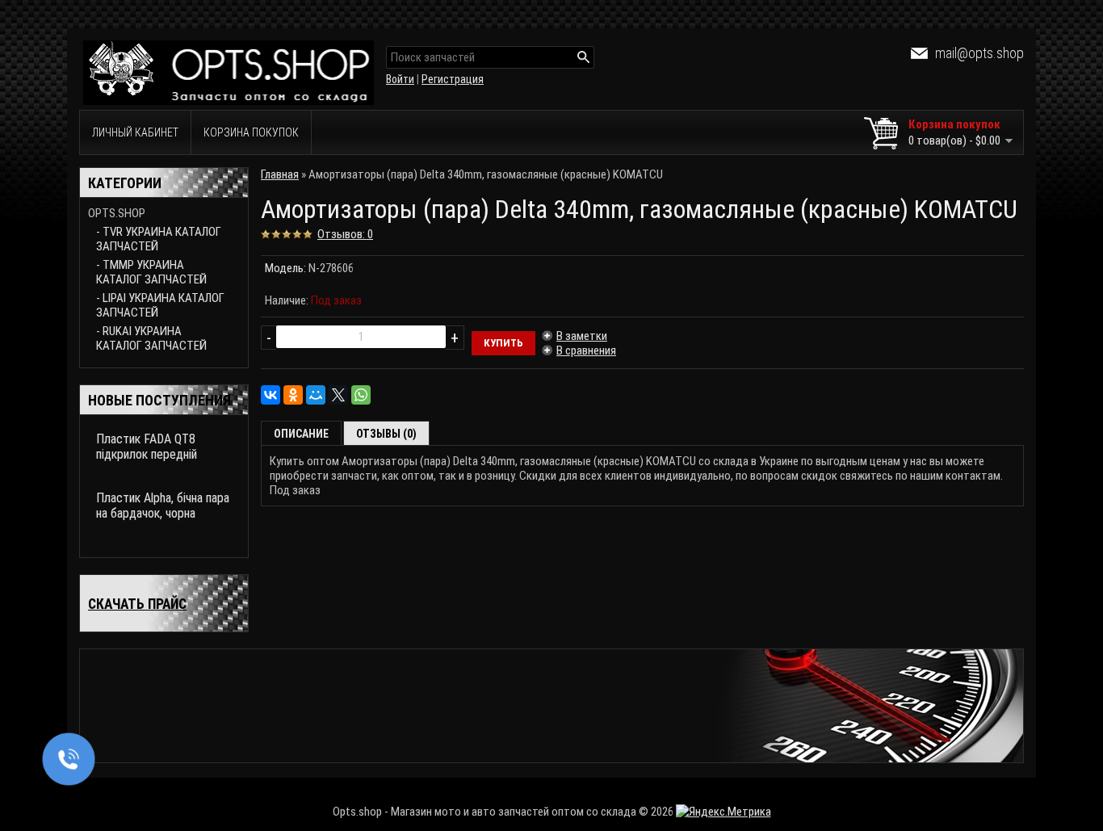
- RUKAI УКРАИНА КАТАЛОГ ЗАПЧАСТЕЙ (151, 338)
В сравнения (586, 350)
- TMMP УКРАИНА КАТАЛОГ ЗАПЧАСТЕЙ (151, 272)
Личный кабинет (135, 132)
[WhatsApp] (361, 395)
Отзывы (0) (386, 433)
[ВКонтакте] (270, 395)
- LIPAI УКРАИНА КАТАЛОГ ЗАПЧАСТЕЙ (160, 305)
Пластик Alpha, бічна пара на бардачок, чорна (162, 505)
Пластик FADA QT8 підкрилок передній (146, 446)
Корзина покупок (251, 132)
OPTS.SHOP (116, 213)
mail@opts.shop (979, 52)
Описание (301, 433)
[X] (338, 395)
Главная (280, 174)
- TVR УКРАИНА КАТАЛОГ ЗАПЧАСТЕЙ (158, 239)
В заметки (581, 336)
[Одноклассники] (293, 395)
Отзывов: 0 (345, 234)
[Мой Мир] (315, 395)
